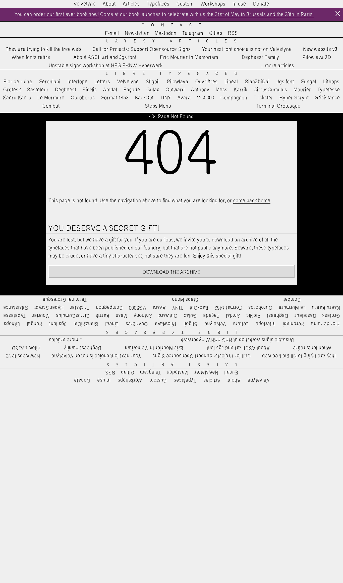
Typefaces (158, 4)
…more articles (277, 65)
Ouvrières (206, 81)
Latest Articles (175, 41)
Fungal (308, 81)
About (109, 4)
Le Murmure (51, 97)
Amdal (110, 89)
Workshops (213, 4)
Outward (175, 89)
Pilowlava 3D (317, 57)
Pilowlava (177, 81)
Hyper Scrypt (294, 97)
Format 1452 (115, 97)
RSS (233, 33)
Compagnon (233, 97)
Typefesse (328, 89)
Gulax (152, 89)
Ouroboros (83, 97)
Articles (131, 4)
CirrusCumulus (270, 89)
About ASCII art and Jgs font (105, 57)
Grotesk (12, 89)
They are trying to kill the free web (43, 49)
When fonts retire (31, 57)
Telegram (192, 33)
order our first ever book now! (66, 14)
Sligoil (153, 81)
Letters (102, 81)
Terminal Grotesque (278, 106)
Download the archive (172, 272)
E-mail (112, 33)
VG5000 (205, 97)
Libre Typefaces (175, 74)
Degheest (65, 89)
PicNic (90, 89)
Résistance (327, 97)
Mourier (302, 89)
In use (239, 4)
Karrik (240, 89)
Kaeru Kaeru (17, 97)
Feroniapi (50, 81)
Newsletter (137, 33)
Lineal (231, 81)
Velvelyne (128, 81)
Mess (221, 89)
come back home (251, 200)
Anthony (200, 89)
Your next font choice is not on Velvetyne (247, 49)
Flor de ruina (18, 81)
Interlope (78, 81)
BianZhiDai (257, 81)
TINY (165, 97)
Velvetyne (85, 4)
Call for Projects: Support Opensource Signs (141, 49)
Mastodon (166, 33)
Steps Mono (158, 106)
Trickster (263, 97)
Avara (184, 97)
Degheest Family (260, 57)
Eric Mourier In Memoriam (189, 57)
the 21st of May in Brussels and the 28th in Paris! (260, 14)
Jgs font (285, 81)
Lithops (331, 81)
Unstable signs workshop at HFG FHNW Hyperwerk (105, 65)
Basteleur (38, 89)
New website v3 (320, 49)
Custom (185, 4)
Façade (132, 89)
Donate (261, 4)
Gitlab (215, 33)
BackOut (144, 97)
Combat (51, 106)
